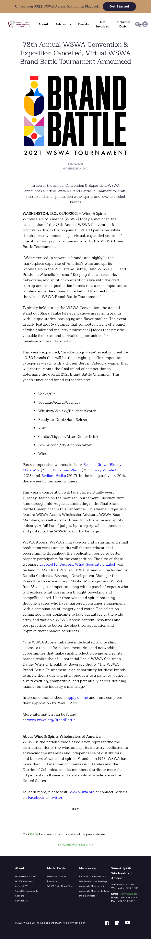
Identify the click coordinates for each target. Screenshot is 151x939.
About (44, 24)
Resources (53, 881)
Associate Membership (92, 886)
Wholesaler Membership (93, 881)
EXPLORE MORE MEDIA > (75, 844)
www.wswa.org (82, 792)
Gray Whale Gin (107, 470)
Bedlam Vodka (53, 476)
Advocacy (63, 24)
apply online (77, 698)
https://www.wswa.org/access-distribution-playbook (38, 2)
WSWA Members (24, 881)
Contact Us (21, 900)
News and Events (57, 876)
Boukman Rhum (67, 470)
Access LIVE (21, 886)
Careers (19, 896)
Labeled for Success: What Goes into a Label (77, 564)
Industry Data (123, 24)
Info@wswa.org (129, 894)
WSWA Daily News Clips (60, 886)
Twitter (56, 798)
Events (83, 24)
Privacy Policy (78, 923)
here (34, 834)
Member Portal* (88, 896)
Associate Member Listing (94, 891)
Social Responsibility (26, 891)
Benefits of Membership (92, 876)
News (139, 24)
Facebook (36, 798)
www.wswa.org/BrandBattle (51, 720)
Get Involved (103, 24)
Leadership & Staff (26, 876)
